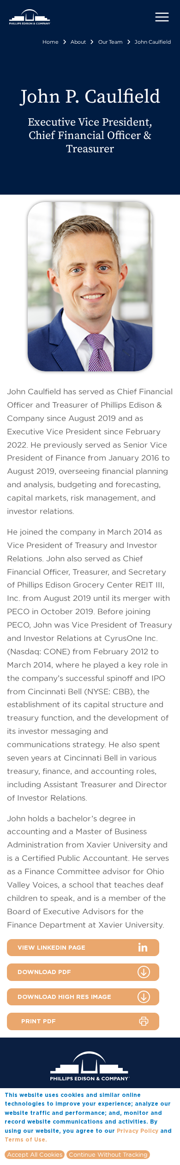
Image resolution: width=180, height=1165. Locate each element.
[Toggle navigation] (162, 17)
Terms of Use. (26, 1139)
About (78, 42)
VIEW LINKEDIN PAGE (51, 947)
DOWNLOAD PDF (44, 972)
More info (63, 1139)
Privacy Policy (137, 1131)
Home (50, 42)
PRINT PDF (38, 1021)
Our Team (110, 42)
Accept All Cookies (34, 1154)
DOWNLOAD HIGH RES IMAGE (64, 996)
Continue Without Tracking (108, 1154)
